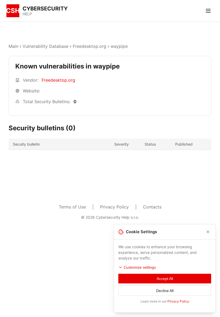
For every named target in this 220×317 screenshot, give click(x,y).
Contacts (152, 207)
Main (13, 46)
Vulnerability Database (45, 46)
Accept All (165, 278)
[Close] (208, 232)
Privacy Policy (114, 207)
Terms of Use (72, 207)
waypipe (119, 46)
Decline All (165, 291)
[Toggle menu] (208, 10)
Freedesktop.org (89, 46)
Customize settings (140, 267)
